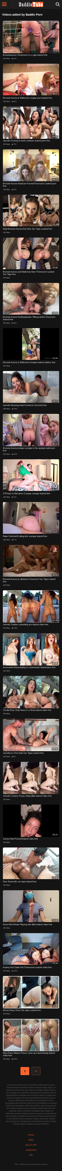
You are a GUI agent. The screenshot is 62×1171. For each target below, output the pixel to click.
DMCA (31, 1140)
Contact (31, 1135)
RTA (31, 1155)
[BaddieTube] (31, 4)
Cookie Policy (31, 1150)
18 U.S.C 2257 (31, 1145)
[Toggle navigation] (4, 4)
